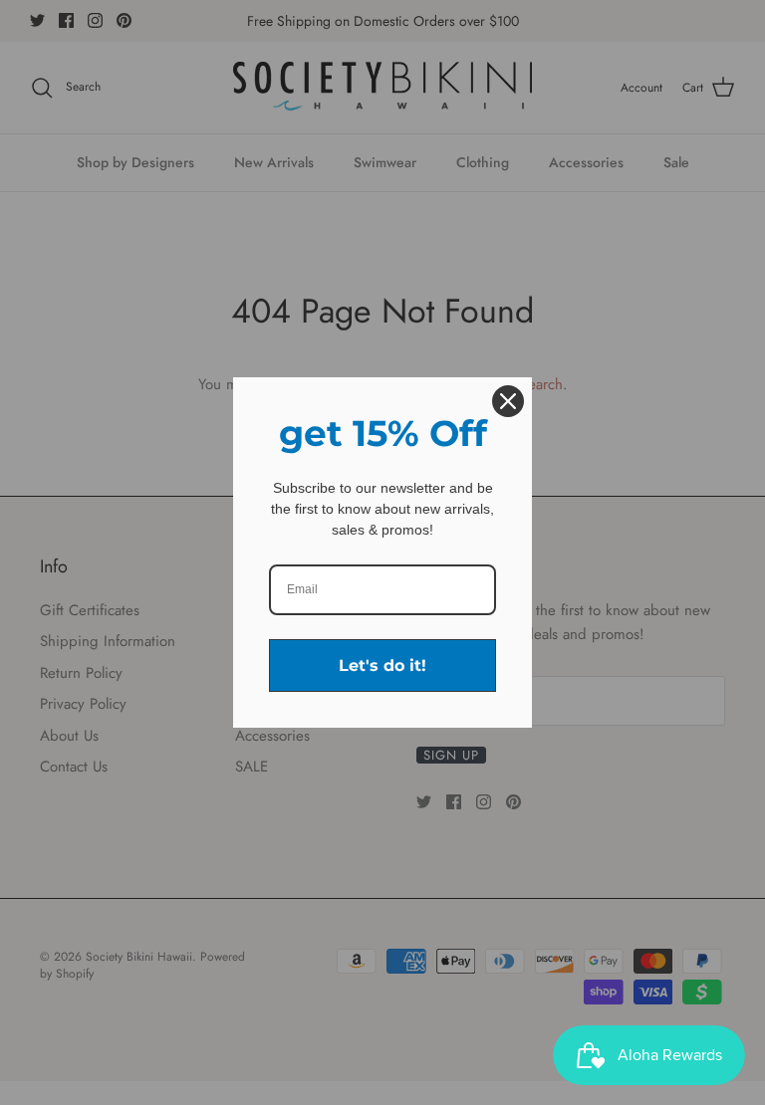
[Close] (508, 401)
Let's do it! (382, 665)
